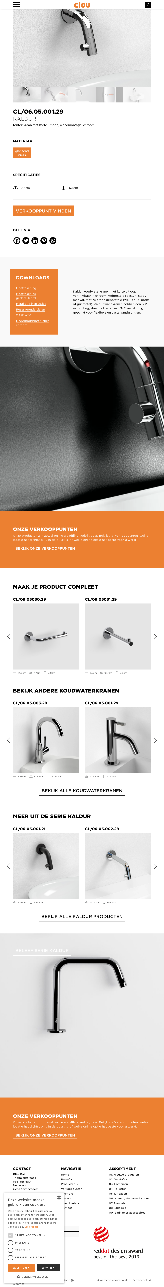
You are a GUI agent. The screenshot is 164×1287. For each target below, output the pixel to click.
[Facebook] (16, 240)
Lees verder (31, 1226)
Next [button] (157, 636)
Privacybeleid (141, 1280)
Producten (68, 1184)
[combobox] (59, 1198)
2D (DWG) (23, 315)
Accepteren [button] (21, 1267)
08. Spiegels (117, 1207)
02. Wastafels (118, 1179)
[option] (82, 48)
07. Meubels (117, 1203)
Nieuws (66, 1198)
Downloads (69, 1203)
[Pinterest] (43, 240)
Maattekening (26, 288)
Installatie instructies (31, 303)
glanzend (22, 152)
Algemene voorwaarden (113, 1280)
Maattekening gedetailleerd (26, 296)
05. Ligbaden (118, 1193)
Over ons (67, 1193)
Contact (66, 1207)
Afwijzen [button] (48, 1267)
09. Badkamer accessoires (127, 1212)
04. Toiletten (117, 1188)
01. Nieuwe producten (124, 1174)
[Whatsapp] (52, 240)
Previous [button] (7, 636)
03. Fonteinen (118, 1184)
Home (65, 1174)
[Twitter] (25, 240)
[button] (34, 1276)
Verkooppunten (71, 1188)
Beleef (65, 1179)
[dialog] (34, 1238)
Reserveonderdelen (30, 309)
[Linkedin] (34, 240)
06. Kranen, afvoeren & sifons (129, 1198)
